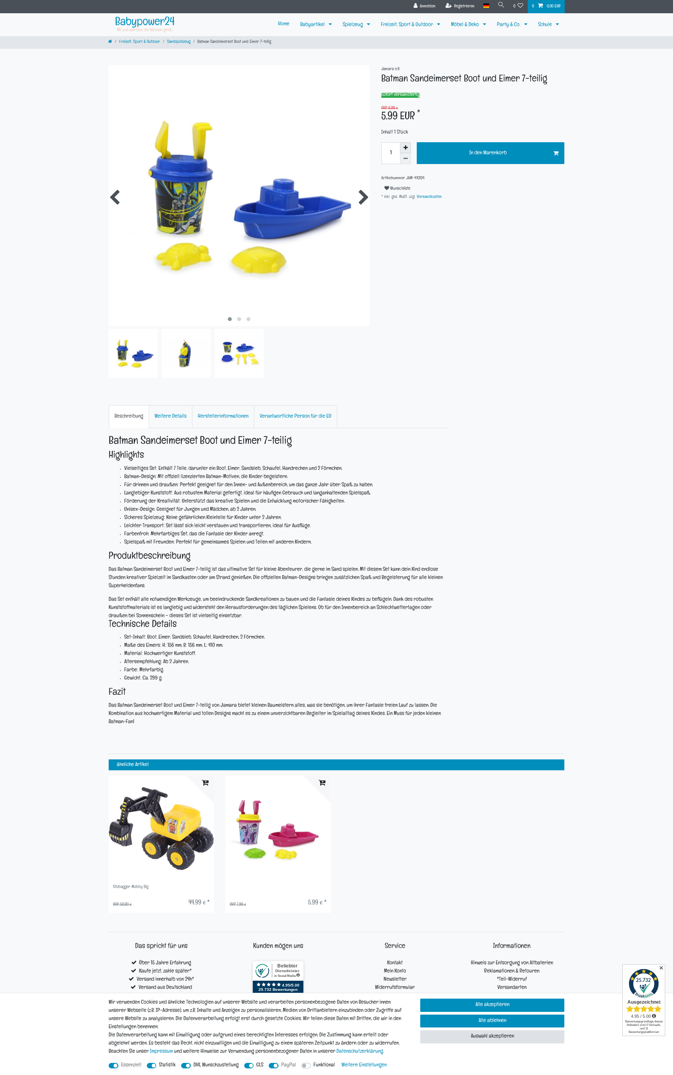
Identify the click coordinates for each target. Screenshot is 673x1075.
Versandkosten (429, 197)
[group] (161, 828)
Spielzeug (353, 25)
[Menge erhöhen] (405, 147)
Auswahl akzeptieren (492, 1036)
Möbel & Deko (465, 25)
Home (283, 24)
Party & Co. (509, 25)
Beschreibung (129, 416)
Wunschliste (399, 189)
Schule (545, 25)
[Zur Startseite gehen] (110, 42)
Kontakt (395, 963)
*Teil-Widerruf (512, 979)
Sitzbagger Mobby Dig (130, 887)
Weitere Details (171, 416)
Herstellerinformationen (223, 416)
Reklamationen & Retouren (511, 971)
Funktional (324, 1065)
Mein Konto (395, 971)
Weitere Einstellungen (364, 1065)
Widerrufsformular (395, 988)
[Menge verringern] (405, 158)
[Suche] (501, 6)
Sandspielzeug (178, 42)
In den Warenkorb (488, 153)
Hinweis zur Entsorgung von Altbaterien (512, 963)
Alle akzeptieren (492, 1005)
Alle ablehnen (492, 1021)
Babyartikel (313, 25)
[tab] (129, 416)
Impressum (161, 1052)
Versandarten (512, 988)
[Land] (486, 6)
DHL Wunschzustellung (216, 1065)
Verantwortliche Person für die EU (295, 416)
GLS (259, 1065)
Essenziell (131, 1065)
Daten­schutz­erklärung (359, 1052)
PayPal (288, 1065)
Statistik (167, 1065)
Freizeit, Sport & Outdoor (407, 25)
